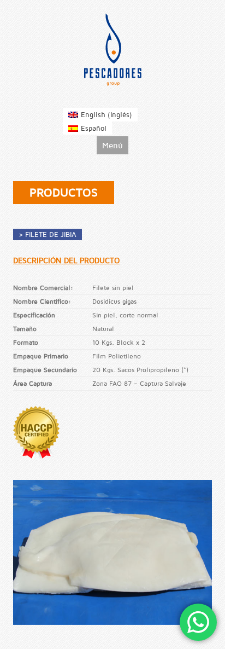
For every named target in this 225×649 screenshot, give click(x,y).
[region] (112, 552)
